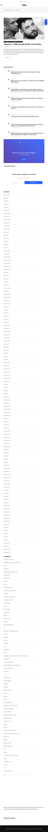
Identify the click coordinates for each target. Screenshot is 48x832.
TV (4, 767)
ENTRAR (24, 159)
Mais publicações (7, 680)
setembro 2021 (7, 378)
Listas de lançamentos (8, 668)
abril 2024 (6, 282)
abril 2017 (6, 536)
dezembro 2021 (7, 369)
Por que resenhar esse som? (10, 730)
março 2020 (6, 428)
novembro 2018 (7, 477)
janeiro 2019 (6, 471)
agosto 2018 (6, 487)
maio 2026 (6, 204)
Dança (5, 606)
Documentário (7, 609)
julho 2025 (6, 235)
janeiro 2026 (6, 216)
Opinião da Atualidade (8, 708)
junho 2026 (6, 201)
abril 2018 (6, 499)
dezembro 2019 (7, 437)
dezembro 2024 (7, 257)
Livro (5, 674)
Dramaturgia (6, 612)
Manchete (6, 683)
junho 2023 (6, 313)
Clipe (5, 584)
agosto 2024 (6, 269)
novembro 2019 (7, 440)
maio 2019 (6, 459)
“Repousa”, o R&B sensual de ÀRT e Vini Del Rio (22, 44)
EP (4, 628)
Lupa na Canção (14, 87)
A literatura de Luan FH (9, 559)
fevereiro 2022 (7, 362)
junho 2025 (6, 238)
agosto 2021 (6, 381)
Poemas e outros (7, 721)
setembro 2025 (7, 229)
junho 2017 (6, 530)
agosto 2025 (6, 232)
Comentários (27, 46)
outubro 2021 (7, 375)
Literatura (6, 671)
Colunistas (6, 593)
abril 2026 (6, 207)
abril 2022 (6, 356)
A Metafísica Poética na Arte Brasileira (12, 562)
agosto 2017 (6, 524)
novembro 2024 (7, 260)
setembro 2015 (7, 552)
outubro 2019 (7, 443)
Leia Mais (7, 57)
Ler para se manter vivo (9, 662)
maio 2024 (6, 278)
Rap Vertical (6, 736)
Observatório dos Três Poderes (10, 705)
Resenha (5, 739)
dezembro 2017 (7, 512)
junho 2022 (6, 350)
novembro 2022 (7, 334)
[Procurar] (46, 5)
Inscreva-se (33, 182)
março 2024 (6, 285)
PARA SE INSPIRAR (8, 711)
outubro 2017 (7, 518)
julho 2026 (6, 198)
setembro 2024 (7, 266)
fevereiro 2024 (7, 288)
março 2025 (6, 247)
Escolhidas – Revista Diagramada (11, 631)
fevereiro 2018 (7, 505)
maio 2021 (6, 390)
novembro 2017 (7, 515)
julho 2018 (6, 490)
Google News (6, 649)
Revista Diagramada (8, 746)
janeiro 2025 (6, 254)
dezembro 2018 (7, 474)
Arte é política (7, 575)
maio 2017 (6, 533)
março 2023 (6, 322)
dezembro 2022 (7, 331)
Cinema (5, 581)
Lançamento (6, 659)
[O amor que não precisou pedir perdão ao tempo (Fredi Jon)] (6, 116)
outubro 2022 (7, 337)
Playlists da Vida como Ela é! (10, 715)
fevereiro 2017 (7, 543)
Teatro (5, 758)
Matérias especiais (8, 690)
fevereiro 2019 (7, 468)
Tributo (5, 764)
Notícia (5, 699)
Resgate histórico (7, 743)
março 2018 (6, 502)
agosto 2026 (6, 195)
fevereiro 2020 (7, 431)
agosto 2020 (6, 418)
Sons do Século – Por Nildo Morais (11, 755)
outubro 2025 (7, 226)
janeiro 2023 (6, 328)
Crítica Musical (7, 603)
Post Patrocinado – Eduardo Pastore (12, 733)
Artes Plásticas (7, 578)
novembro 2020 (7, 409)
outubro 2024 (7, 263)
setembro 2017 (7, 521)
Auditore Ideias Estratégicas (36, 828)
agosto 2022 (6, 344)
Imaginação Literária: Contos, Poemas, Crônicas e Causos (23, 114)
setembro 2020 (7, 415)
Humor (5, 652)
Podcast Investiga (7, 718)
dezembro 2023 (7, 294)
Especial (5, 634)
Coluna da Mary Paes (8, 587)
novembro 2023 (7, 297)
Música (5, 693)
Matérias (6, 687)
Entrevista (6, 621)
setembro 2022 (7, 341)
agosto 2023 (6, 306)
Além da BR (13, 70)
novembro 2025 (7, 222)
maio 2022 (6, 353)
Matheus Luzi (7, 46)
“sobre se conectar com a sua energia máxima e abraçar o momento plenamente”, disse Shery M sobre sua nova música (27, 125)
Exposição (6, 637)
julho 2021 (6, 384)
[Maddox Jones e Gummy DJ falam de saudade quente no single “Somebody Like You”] (6, 73)
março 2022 (6, 359)
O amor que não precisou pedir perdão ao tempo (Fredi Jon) (25, 116)
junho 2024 (6, 275)
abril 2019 (6, 462)
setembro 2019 (7, 446)
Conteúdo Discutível (8, 600)
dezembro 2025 (7, 219)
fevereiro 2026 (7, 213)
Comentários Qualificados (9, 596)
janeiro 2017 (6, 546)
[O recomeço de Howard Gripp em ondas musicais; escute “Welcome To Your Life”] (6, 108)
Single (5, 752)
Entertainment (7, 618)
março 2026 (6, 210)
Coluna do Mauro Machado (10, 590)
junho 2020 (6, 425)
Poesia (5, 724)
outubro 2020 (7, 412)
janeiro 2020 (6, 434)
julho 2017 (6, 527)
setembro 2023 (7, 303)
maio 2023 (6, 316)
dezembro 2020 (7, 406)
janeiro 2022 (6, 366)
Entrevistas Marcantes (8, 624)
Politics (5, 727)
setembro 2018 (7, 484)
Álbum (5, 565)
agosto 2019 (6, 449)
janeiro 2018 (6, 508)
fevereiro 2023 (7, 325)
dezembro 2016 (7, 549)
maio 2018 (6, 496)
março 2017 (6, 540)
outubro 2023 (7, 300)
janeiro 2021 (6, 403)
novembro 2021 (7, 372)
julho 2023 (6, 310)
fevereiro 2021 (7, 400)
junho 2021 (6, 387)
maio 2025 (6, 241)
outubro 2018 (7, 481)
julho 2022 (6, 347)
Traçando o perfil (7, 761)
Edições (5, 615)
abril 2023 (6, 319)
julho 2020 (6, 421)
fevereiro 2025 (7, 250)
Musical (5, 696)
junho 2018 (6, 493)
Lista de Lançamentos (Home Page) (11, 665)
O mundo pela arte (8, 702)
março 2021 (6, 397)
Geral (5, 646)
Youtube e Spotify (7, 771)
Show (5, 749)
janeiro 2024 (6, 291)
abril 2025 (6, 244)
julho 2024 (6, 272)
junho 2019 (6, 456)
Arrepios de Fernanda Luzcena (10, 572)
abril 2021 (6, 393)
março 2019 (6, 465)
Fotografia (6, 643)
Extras (5, 640)
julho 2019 (6, 453)
